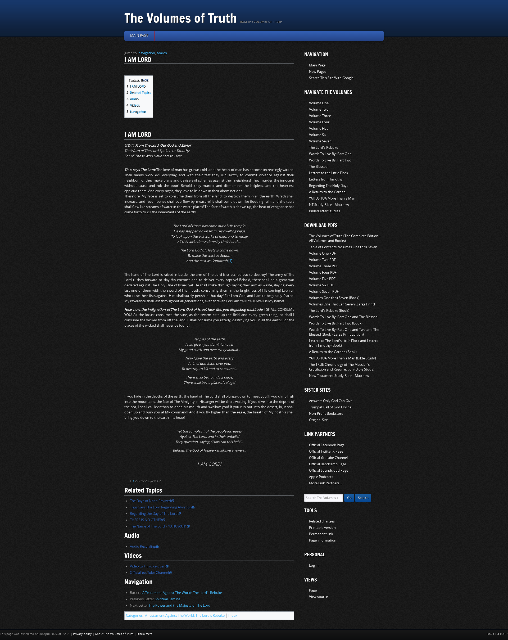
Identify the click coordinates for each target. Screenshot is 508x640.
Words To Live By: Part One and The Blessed (343, 317)
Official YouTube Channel (149, 573)
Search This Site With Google (331, 78)
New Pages (317, 72)
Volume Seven (320, 141)
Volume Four (319, 122)
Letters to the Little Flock (328, 173)
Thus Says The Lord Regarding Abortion (161, 507)
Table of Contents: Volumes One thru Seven (343, 247)
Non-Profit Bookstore (326, 414)
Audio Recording (143, 546)
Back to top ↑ (497, 634)
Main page (139, 36)
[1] (230, 261)
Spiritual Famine (167, 599)
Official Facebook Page (326, 445)
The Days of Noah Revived (150, 501)
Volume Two (319, 109)
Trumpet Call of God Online (330, 407)
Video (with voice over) (148, 566)
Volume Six (317, 135)
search (162, 53)
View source (318, 597)
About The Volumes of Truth (114, 634)
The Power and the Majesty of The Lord (179, 605)
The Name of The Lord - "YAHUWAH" (158, 526)
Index (232, 616)
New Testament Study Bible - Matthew (339, 376)
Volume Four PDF (323, 272)
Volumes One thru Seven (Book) (334, 298)
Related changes (322, 521)
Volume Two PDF (322, 260)
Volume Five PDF (322, 279)
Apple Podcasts (321, 477)
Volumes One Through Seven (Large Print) (342, 304)
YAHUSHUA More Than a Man (332, 198)
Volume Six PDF (321, 285)
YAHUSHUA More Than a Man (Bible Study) (342, 358)
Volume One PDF (322, 253)
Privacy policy (82, 634)
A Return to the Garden (327, 192)
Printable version (322, 528)
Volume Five (318, 128)
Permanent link (321, 534)
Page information (322, 540)
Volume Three (320, 116)
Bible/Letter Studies (324, 211)
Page (313, 590)
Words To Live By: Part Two (330, 160)
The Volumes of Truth (180, 17)
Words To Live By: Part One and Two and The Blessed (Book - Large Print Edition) (344, 332)
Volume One (319, 103)
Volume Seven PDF (324, 292)
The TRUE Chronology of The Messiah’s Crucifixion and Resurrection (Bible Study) (341, 367)
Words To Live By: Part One (330, 154)
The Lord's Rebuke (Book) (329, 311)
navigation (146, 53)
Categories (134, 616)
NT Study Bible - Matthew (329, 205)
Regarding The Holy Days (328, 186)
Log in (314, 565)
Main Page (317, 65)
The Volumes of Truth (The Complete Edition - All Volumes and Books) (344, 238)
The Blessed (318, 167)
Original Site (318, 420)
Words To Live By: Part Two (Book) (335, 323)
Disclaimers (144, 634)
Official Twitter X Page (326, 451)
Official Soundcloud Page (328, 470)
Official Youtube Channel (328, 458)
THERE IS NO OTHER (146, 520)
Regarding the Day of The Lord (154, 514)
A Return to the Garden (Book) (333, 352)
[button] (128, 79)
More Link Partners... (325, 483)
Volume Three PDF (323, 266)
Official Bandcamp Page (327, 464)
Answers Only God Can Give (330, 401)
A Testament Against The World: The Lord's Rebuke (182, 593)
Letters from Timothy (326, 179)
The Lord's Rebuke (323, 148)
